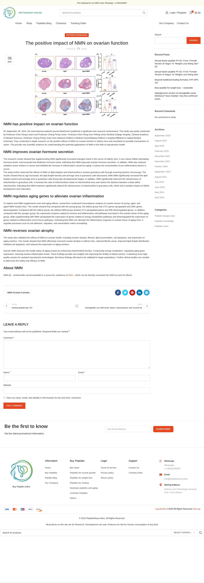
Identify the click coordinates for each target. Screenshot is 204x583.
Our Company (51, 483)
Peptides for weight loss (81, 478)
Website (7, 385)
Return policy (107, 478)
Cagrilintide (160, 509)
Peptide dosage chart (165, 216)
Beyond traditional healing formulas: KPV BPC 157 (176, 81)
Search (158, 34)
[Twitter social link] (125, 293)
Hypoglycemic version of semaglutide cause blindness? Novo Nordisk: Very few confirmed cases (176, 96)
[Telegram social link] (147, 293)
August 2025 (161, 140)
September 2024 (163, 171)
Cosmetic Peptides (79, 493)
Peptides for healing (79, 483)
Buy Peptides (51, 473)
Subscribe (163, 429)
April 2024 (159, 197)
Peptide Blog (51, 478)
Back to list (77, 306)
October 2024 (161, 166)
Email (81, 372)
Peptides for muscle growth (83, 473)
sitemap (196, 509)
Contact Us (134, 467)
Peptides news (161, 226)
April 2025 (159, 146)
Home (48, 467)
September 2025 (163, 135)
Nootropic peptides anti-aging (84, 488)
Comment (8, 337)
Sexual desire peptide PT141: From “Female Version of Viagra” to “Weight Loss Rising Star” (177, 73)
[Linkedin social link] (139, 293)
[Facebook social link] (118, 293)
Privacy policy (107, 473)
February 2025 (162, 151)
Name (7, 372)
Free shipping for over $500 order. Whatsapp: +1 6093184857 (102, 3)
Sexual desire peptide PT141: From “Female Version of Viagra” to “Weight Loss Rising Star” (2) (177, 63)
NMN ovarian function (18, 292)
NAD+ (71, 275)
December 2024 (162, 156)
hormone (49, 152)
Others (73, 498)
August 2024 (161, 177)
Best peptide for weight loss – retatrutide (174, 88)
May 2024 (159, 192)
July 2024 (159, 182)
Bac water (74, 467)
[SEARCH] (144, 12)
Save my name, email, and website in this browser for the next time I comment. (44, 398)
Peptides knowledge (76, 35)
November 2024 (162, 161)
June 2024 (160, 187)
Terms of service (108, 467)
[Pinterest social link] (132, 293)
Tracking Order (136, 473)
